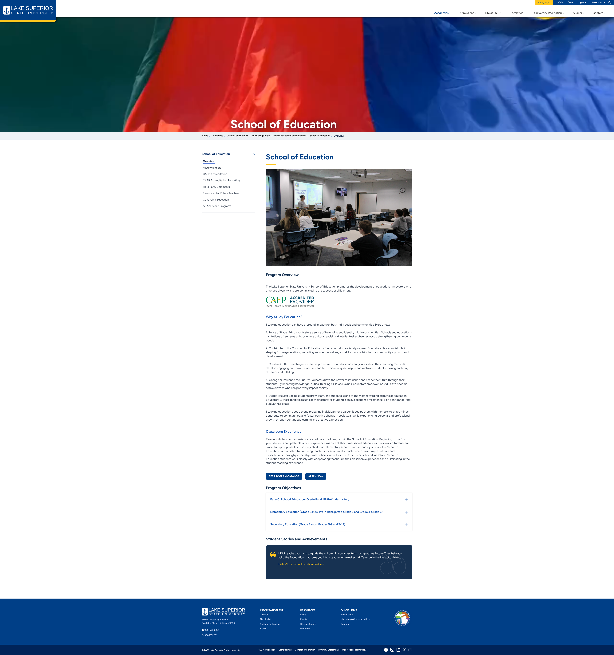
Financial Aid (347, 614)
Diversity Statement (328, 649)
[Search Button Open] (609, 2)
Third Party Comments (216, 186)
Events (303, 619)
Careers (345, 624)
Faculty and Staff (213, 167)
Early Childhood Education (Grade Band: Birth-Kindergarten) (309, 499)
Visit (560, 2)
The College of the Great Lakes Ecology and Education (279, 135)
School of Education (320, 135)
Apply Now (315, 476)
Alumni (577, 13)
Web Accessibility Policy (354, 649)
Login (581, 2)
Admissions (467, 13)
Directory (305, 628)
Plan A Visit (265, 619)
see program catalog (284, 476)
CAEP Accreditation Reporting (221, 180)
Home (205, 135)
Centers (598, 13)
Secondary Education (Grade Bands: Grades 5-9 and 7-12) (307, 524)
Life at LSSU (493, 13)
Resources (596, 2)
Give (570, 2)
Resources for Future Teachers (221, 193)
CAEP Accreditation (215, 174)
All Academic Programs (217, 206)
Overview (209, 161)
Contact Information (305, 649)
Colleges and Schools (237, 135)
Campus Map (285, 649)
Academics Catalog (269, 624)
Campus (264, 614)
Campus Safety (308, 624)
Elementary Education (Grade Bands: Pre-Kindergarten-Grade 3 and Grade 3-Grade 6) (326, 512)
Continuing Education (216, 199)
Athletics (517, 13)
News (303, 614)
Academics (441, 13)
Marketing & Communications (355, 619)
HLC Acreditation (266, 649)
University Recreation (548, 13)
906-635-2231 (210, 630)
